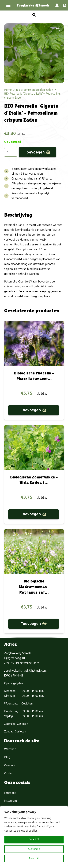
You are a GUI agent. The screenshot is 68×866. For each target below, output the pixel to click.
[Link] (57, 5)
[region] (34, 836)
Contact (9, 773)
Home (8, 89)
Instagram (10, 800)
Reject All (34, 858)
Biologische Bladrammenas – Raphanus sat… (34, 587)
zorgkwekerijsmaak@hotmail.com (25, 670)
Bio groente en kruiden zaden (34, 89)
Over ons (10, 765)
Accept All (34, 839)
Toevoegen (35, 152)
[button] (8, 5)
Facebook (10, 793)
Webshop (10, 749)
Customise (34, 848)
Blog (7, 757)
